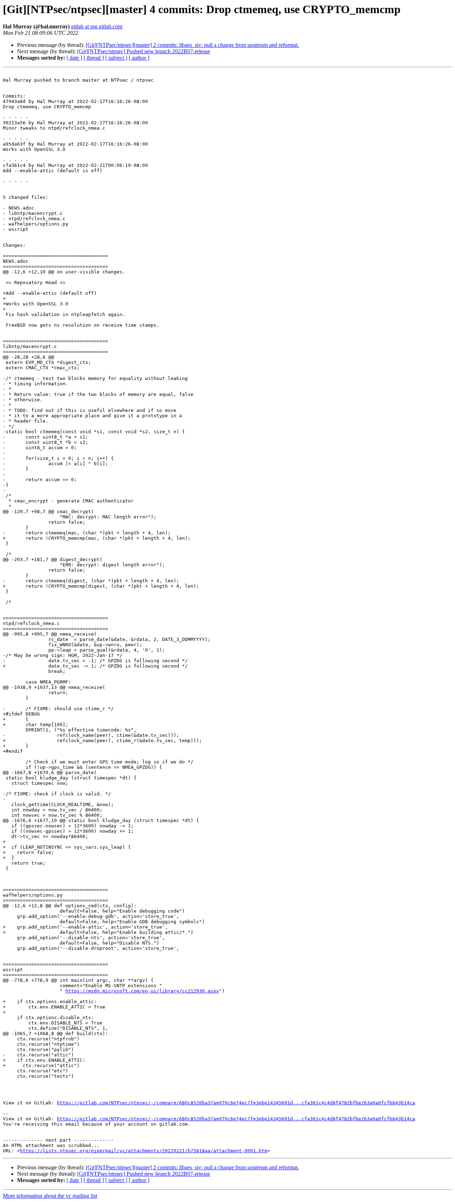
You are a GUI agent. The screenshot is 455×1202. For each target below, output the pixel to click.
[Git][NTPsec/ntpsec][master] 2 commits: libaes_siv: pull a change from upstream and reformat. (192, 45)
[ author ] (139, 58)
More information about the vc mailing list (50, 1196)
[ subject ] (116, 58)
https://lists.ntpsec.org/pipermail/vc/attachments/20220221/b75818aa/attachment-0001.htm (143, 1150)
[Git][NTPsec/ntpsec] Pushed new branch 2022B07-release (143, 51)
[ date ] (74, 58)
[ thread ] (94, 58)
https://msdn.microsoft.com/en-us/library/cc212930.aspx (142, 991)
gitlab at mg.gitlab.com (96, 26)
